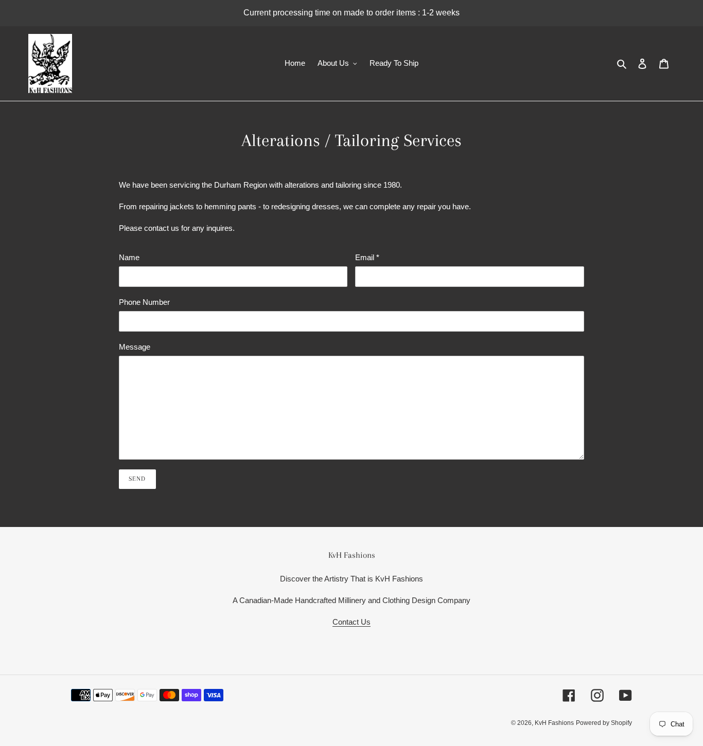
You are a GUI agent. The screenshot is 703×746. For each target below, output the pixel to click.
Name (129, 257)
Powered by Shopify (604, 722)
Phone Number (144, 302)
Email (367, 257)
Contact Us (351, 621)
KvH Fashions (554, 722)
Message (134, 346)
